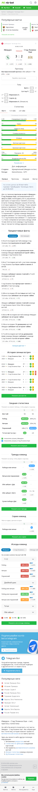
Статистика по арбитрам (15, 744)
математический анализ (10, 734)
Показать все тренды (19, 509)
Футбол (3, 12)
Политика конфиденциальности (11, 765)
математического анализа (25, 748)
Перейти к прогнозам (19, 78)
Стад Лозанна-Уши (30, 51)
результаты (19, 741)
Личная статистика (12, 752)
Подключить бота (13, 671)
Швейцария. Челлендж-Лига (15, 12)
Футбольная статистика (14, 754)
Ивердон (8, 50)
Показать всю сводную (19, 446)
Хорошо (31, 779)
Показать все (18, 163)
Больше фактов (18, 346)
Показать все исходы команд (19, 623)
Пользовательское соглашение (11, 767)
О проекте (4, 770)
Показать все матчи (19, 396)
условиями (4, 782)
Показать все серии (19, 537)
